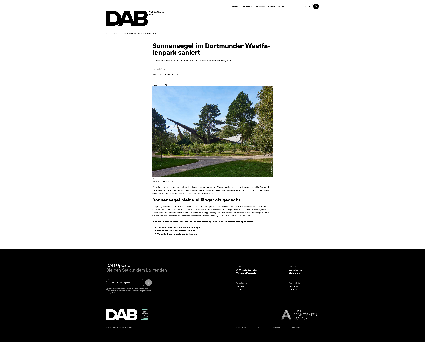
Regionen (246, 6)
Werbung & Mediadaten (246, 272)
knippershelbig (210, 212)
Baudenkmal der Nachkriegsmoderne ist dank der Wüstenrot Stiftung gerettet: (206, 187)
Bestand (175, 74)
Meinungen (260, 6)
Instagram (293, 286)
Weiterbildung (295, 269)
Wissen (281, 6)
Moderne (155, 74)
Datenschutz (296, 327)
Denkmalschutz (165, 74)
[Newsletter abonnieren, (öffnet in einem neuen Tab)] (148, 282)
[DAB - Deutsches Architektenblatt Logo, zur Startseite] (135, 18)
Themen (234, 6)
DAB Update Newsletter (247, 269)
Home (108, 33)
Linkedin (293, 289)
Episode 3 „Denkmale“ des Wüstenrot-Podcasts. (229, 215)
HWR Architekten (228, 212)
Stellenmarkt (294, 272)
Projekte (271, 6)
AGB (259, 327)
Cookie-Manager (241, 327)
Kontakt (239, 289)
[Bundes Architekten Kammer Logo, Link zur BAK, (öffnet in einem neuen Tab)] (298, 314)
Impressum (276, 327)
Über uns (240, 286)
